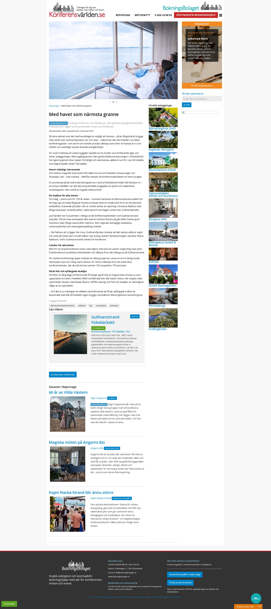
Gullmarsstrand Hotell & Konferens (62, 306)
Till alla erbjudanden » (202, 85)
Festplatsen (207, 564)
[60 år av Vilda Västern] (67, 414)
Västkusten (114, 306)
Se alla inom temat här (62, 374)
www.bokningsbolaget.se (119, 576)
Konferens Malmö (174, 597)
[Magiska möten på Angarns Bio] (67, 464)
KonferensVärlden (192, 564)
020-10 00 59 (164, 15)
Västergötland (101, 306)
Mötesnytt (142, 15)
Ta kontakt (9, 603)
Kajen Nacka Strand (100, 498)
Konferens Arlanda (139, 597)
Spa (90, 306)
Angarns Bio (96, 448)
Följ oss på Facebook (181, 582)
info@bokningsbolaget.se (125, 572)
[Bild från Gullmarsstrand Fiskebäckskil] (70, 334)
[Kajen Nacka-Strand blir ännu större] (67, 514)
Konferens (81, 306)
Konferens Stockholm (121, 597)
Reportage (123, 15)
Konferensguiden (174, 564)
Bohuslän (135, 316)
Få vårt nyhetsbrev (193, 93)
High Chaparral (98, 398)
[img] (202, 54)
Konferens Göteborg (157, 597)
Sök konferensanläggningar (100, 597)
